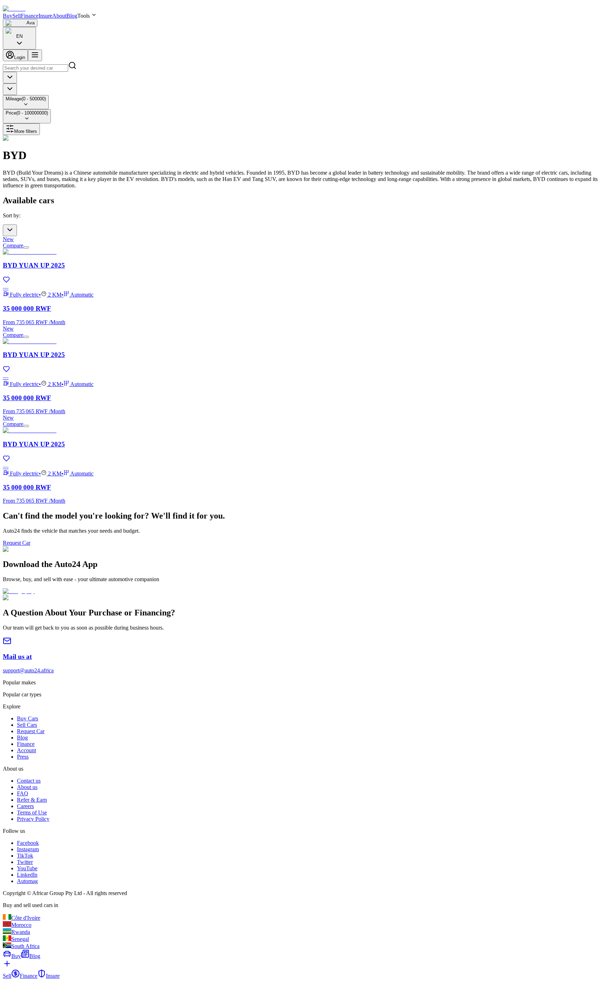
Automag (27, 881)
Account (26, 750)
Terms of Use (32, 812)
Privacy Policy (33, 819)
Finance (29, 16)
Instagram (28, 849)
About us (27, 787)
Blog (71, 16)
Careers (25, 806)
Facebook (28, 843)
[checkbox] (26, 247)
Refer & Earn (32, 800)
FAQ (22, 793)
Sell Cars (27, 725)
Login (19, 57)
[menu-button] (35, 55)
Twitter (25, 862)
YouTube (27, 868)
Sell (16, 16)
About (59, 16)
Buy (7, 16)
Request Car (16, 543)
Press (23, 757)
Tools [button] (83, 16)
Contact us (29, 781)
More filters (25, 131)
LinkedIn (27, 875)
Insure (45, 16)
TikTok (25, 856)
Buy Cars (27, 718)
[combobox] (19, 38)
